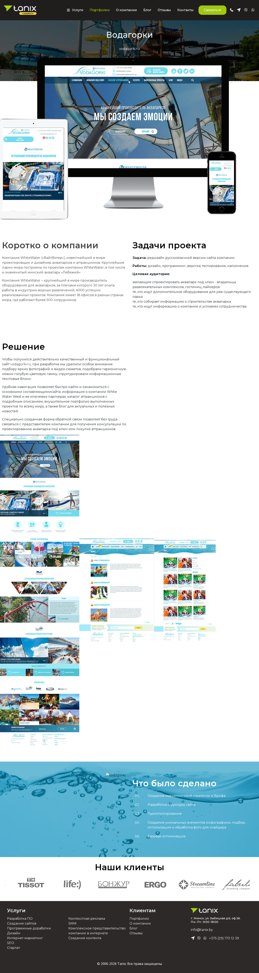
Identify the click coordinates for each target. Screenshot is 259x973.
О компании (126, 10)
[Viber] (199, 938)
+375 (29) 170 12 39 (224, 938)
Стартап (13, 948)
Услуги (16, 910)
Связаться (212, 10)
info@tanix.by (202, 930)
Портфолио (100, 10)
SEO (10, 943)
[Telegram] (193, 938)
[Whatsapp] (205, 938)
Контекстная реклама (86, 918)
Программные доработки (29, 928)
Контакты (185, 10)
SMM (72, 923)
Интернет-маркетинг (25, 938)
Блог (147, 10)
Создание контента (84, 938)
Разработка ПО (20, 918)
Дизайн (13, 933)
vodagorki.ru (20, 364)
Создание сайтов (21, 923)
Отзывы (164, 10)
